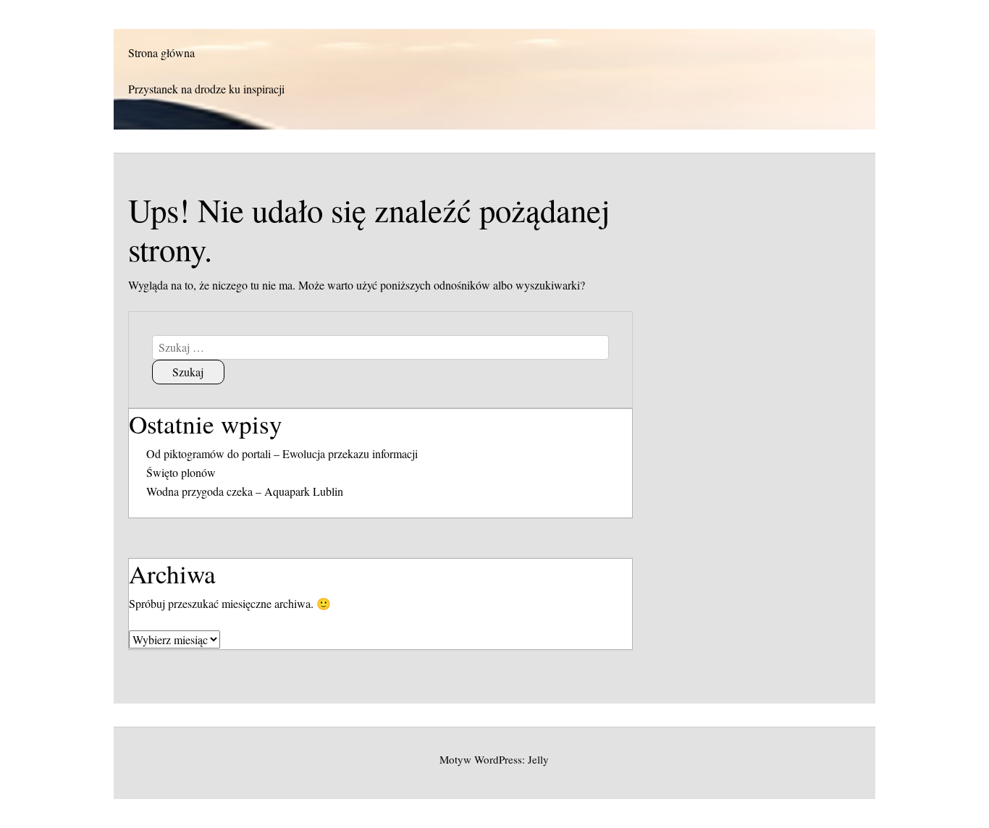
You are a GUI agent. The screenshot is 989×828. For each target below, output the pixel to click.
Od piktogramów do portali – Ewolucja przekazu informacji (282, 453)
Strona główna (161, 52)
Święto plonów (181, 472)
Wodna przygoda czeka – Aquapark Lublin (244, 491)
